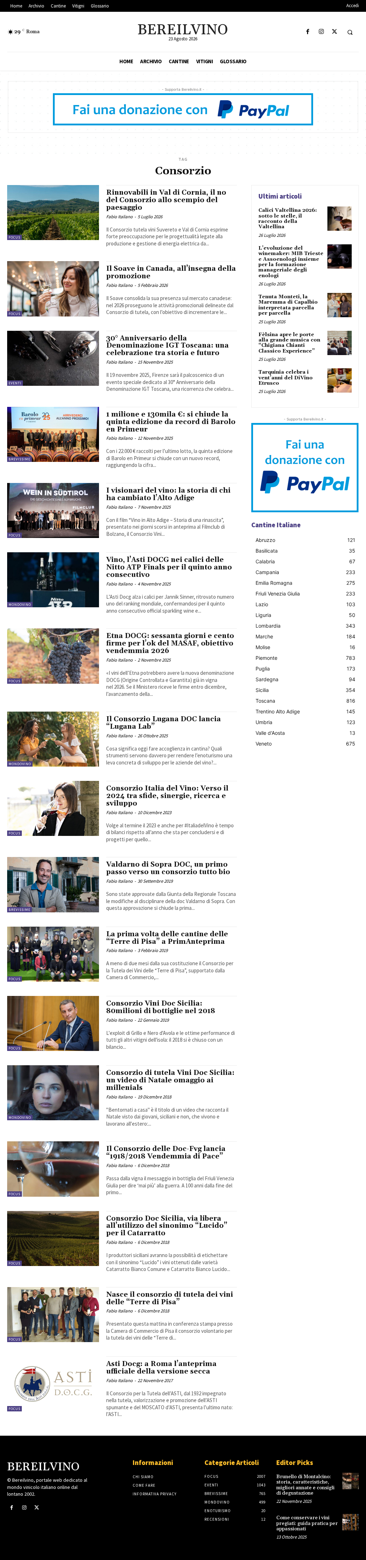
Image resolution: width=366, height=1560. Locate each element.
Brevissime (19, 459)
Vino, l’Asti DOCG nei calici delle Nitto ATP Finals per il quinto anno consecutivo (169, 567)
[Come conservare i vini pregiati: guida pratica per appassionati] (350, 1522)
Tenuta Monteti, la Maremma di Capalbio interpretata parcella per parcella (288, 305)
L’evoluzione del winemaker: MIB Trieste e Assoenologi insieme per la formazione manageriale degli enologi (290, 262)
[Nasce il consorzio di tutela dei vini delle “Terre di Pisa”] (53, 1314)
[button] (350, 32)
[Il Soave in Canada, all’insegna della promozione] (53, 288)
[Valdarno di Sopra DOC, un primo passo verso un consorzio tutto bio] (53, 884)
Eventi (15, 383)
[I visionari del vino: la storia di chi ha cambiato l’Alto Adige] (53, 510)
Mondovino (20, 604)
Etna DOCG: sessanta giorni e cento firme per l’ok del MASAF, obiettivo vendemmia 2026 (170, 643)
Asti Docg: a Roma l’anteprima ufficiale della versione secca (161, 1368)
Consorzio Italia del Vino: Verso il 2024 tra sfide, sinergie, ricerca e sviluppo (167, 796)
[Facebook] (308, 32)
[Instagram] (321, 32)
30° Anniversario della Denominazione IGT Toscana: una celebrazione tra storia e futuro (167, 346)
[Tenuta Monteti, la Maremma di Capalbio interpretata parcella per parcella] (339, 305)
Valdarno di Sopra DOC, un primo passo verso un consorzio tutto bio (168, 868)
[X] (334, 32)
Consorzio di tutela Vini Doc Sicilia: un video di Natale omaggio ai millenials (170, 1080)
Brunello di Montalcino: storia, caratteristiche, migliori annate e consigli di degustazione (305, 1485)
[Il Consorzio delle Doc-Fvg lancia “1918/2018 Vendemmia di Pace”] (53, 1168)
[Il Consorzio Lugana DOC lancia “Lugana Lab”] (53, 739)
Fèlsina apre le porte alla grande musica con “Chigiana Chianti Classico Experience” (289, 343)
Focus (14, 237)
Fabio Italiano (119, 217)
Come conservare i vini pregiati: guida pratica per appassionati (307, 1523)
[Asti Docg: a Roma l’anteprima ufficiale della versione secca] (53, 1383)
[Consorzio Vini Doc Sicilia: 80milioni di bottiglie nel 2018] (53, 1023)
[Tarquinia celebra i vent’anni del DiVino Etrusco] (339, 380)
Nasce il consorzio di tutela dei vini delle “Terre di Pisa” (169, 1298)
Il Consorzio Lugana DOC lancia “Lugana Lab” (163, 723)
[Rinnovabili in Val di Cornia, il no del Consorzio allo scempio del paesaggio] (53, 212)
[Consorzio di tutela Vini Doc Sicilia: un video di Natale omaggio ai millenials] (53, 1092)
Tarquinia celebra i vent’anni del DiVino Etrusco (285, 378)
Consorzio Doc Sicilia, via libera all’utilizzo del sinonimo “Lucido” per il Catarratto (166, 1226)
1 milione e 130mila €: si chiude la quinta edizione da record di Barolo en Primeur (171, 422)
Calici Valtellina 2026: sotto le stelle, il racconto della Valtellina (287, 218)
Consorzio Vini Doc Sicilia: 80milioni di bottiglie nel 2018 (160, 1007)
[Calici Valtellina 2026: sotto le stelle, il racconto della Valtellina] (339, 218)
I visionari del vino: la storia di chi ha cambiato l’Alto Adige (168, 494)
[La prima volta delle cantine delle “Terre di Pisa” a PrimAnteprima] (53, 954)
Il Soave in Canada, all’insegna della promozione (171, 272)
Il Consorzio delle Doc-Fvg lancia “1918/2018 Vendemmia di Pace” (166, 1153)
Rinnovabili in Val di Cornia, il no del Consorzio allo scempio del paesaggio (166, 200)
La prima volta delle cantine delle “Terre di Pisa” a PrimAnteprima (167, 938)
